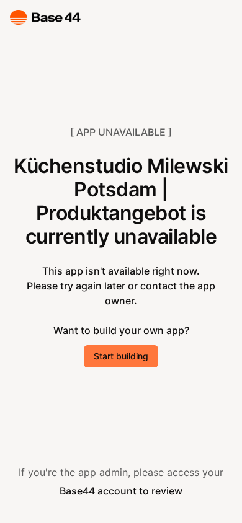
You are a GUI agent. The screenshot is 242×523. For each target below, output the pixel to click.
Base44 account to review (121, 491)
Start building (121, 356)
